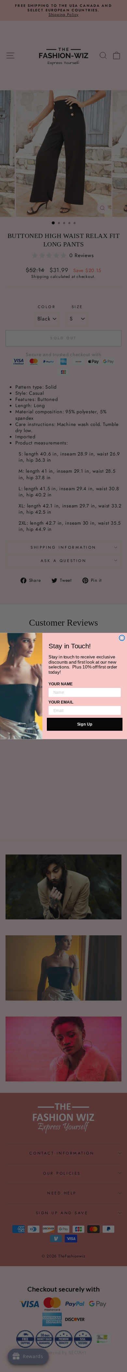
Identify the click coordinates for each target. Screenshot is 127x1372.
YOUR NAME (61, 684)
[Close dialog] (122, 638)
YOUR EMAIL (61, 702)
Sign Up (84, 724)
